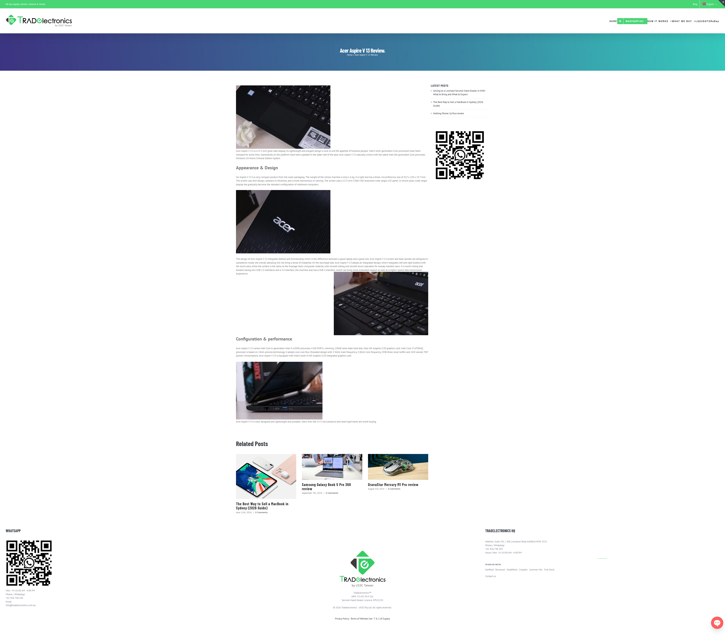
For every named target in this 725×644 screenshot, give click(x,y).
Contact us (490, 576)
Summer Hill (535, 569)
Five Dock (549, 569)
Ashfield (489, 569)
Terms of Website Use (361, 618)
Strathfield (512, 569)
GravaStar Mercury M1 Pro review (393, 484)
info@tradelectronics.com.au (21, 605)
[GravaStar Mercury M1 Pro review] (398, 467)
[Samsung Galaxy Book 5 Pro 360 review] (332, 467)
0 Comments (261, 512)
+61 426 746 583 (14, 598)
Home (349, 54)
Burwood (500, 569)
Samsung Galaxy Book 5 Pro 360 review (326, 486)
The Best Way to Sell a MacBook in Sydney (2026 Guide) (262, 505)
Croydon (523, 569)
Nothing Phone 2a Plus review (448, 113)
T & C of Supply (382, 618)
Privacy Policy (342, 618)
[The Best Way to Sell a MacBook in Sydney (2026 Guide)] (266, 476)
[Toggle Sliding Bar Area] (721, 3)
